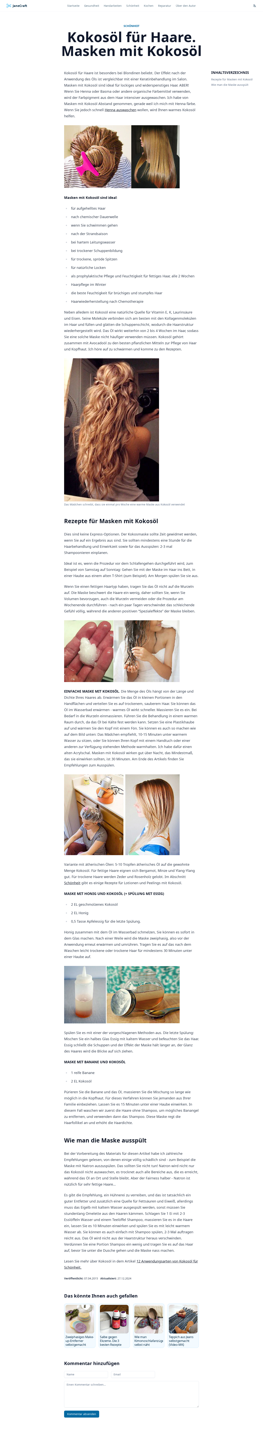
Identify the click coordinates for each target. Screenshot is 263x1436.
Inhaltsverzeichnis (230, 72)
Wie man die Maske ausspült (229, 85)
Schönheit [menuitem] (132, 6)
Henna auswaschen (120, 110)
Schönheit (131, 26)
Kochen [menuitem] (148, 6)
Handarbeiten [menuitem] (113, 6)
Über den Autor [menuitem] (186, 6)
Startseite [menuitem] (73, 6)
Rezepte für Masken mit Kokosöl (232, 79)
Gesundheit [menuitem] (91, 6)
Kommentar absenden (81, 1414)
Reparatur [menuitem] (164, 6)
